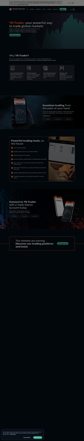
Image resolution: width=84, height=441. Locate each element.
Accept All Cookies (38, 437)
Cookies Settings (26, 437)
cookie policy (13, 434)
